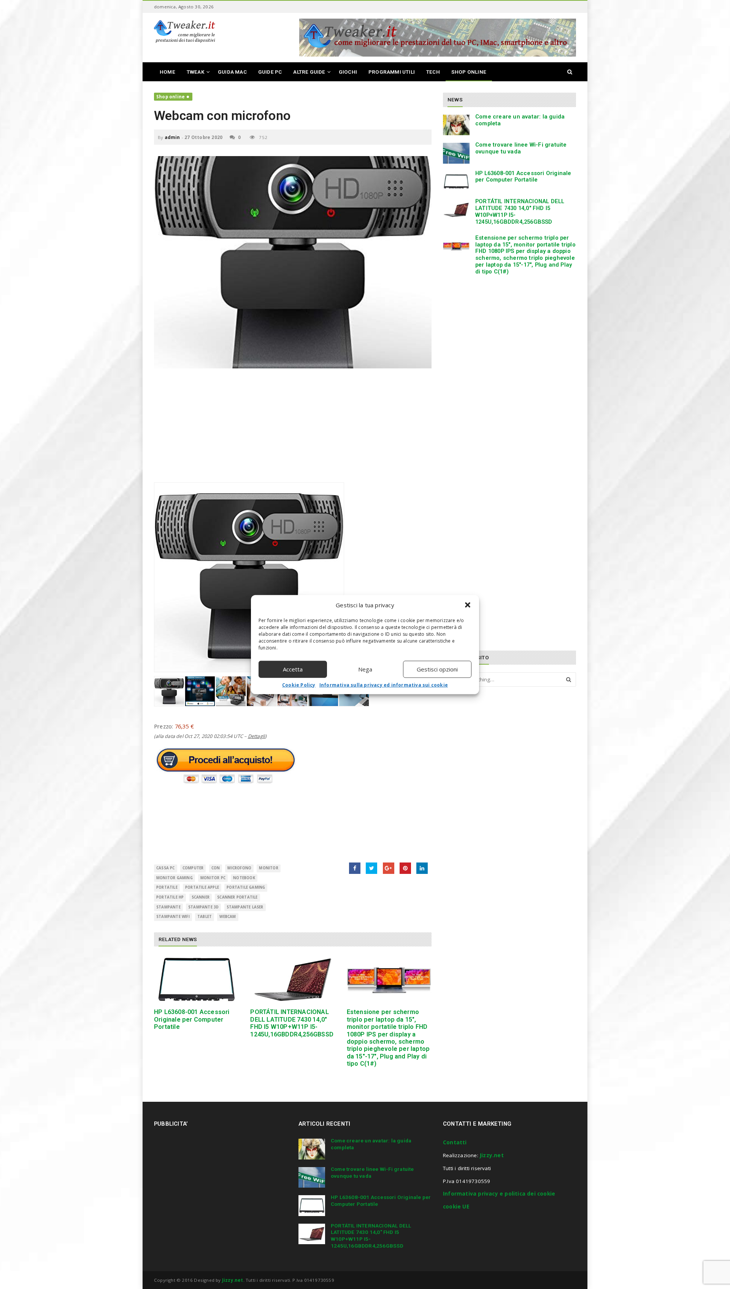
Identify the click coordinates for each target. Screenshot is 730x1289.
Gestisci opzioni (437, 669)
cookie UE (456, 1206)
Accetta (293, 669)
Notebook (244, 877)
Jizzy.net (492, 1155)
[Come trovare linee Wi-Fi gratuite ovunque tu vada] (456, 153)
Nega (365, 669)
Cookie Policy (299, 684)
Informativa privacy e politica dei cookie (499, 1193)
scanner (200, 897)
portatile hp (170, 897)
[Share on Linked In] (422, 868)
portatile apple (202, 887)
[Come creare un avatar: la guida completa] (456, 125)
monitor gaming (174, 877)
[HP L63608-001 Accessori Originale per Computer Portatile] (196, 980)
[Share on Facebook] (354, 868)
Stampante (168, 907)
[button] (467, 605)
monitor (268, 868)
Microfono (239, 868)
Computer (193, 868)
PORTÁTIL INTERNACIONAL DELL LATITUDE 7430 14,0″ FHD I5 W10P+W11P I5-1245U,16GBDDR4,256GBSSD (291, 1023)
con (215, 868)
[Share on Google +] (388, 868)
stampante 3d (203, 907)
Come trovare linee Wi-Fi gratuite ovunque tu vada (521, 148)
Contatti (455, 1142)
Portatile (167, 887)
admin (172, 137)
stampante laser (245, 907)
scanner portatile (237, 897)
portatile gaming (246, 887)
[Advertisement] (293, 429)
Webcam (227, 916)
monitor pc (212, 877)
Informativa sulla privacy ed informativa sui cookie (383, 684)
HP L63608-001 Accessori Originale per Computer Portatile (192, 1019)
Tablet (204, 916)
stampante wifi (173, 916)
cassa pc (165, 868)
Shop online (170, 97)
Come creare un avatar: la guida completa (520, 120)
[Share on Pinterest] (405, 868)
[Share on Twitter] (371, 868)
